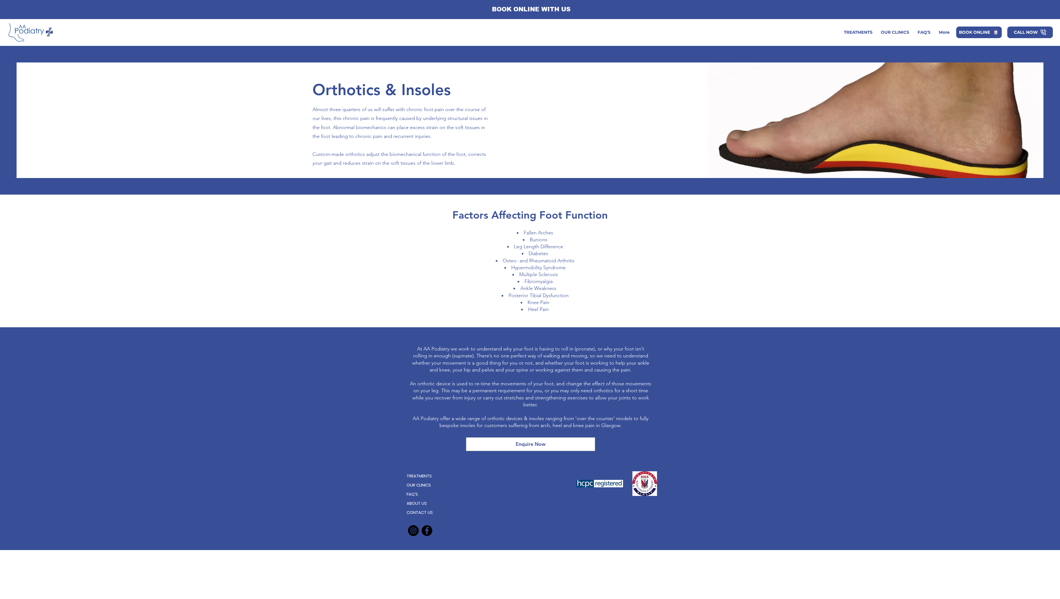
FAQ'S (412, 494)
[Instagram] (413, 530)
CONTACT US (420, 512)
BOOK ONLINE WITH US (531, 9)
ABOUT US (417, 503)
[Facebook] (427, 530)
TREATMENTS (419, 476)
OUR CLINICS (419, 485)
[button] (895, 32)
